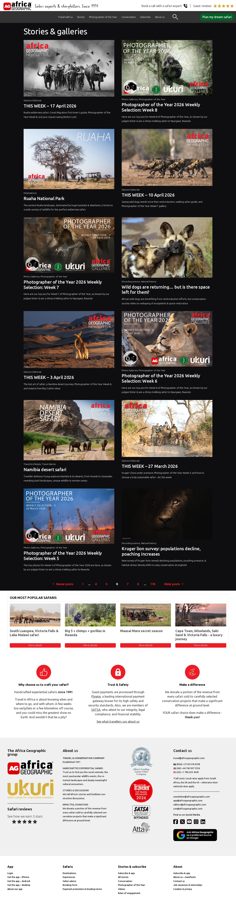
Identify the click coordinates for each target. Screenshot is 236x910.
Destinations (30, 193)
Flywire (96, 696)
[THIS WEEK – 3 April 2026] (69, 340)
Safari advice (69, 881)
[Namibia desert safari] (69, 431)
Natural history (148, 281)
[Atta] (141, 832)
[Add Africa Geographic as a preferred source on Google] (196, 840)
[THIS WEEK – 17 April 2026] (69, 69)
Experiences (69, 877)
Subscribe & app (126, 873)
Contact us (179, 881)
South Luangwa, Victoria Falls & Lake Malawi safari (34, 633)
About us (159, 17)
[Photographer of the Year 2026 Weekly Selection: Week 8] (167, 68)
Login (10, 873)
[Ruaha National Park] (69, 160)
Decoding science (131, 281)
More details (35, 645)
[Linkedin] (204, 821)
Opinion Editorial (32, 100)
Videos (121, 889)
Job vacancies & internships (187, 885)
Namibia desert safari (45, 469)
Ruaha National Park (44, 198)
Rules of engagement (129, 893)
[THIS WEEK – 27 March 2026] (167, 429)
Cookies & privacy (182, 889)
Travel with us (65, 17)
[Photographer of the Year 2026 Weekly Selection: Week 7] (69, 246)
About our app (14, 889)
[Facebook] (176, 821)
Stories (81, 17)
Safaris (68, 866)
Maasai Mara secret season (141, 631)
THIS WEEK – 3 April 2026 (49, 377)
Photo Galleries (130, 99)
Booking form (70, 885)
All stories (123, 877)
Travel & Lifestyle (32, 464)
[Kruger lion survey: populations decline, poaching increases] (167, 514)
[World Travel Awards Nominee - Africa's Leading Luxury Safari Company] (141, 775)
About (177, 866)
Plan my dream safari (217, 17)
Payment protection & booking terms (82, 889)
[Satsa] (141, 818)
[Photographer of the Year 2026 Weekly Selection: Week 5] (69, 517)
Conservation (129, 17)
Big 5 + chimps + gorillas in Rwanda (85, 633)
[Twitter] (183, 821)
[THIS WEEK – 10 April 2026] (167, 158)
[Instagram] (197, 821)
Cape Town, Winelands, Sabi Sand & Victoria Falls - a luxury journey (199, 635)
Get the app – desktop (18, 885)
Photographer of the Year (103, 17)
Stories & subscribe (132, 866)
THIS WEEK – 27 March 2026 (150, 466)
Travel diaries (49, 464)
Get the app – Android (18, 881)
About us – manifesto (184, 877)
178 (152, 584)
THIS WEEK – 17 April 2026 (50, 105)
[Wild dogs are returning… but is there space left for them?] (167, 248)
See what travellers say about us (118, 721)
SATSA (95, 709)
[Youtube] (190, 821)
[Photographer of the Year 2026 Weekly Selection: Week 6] (167, 339)
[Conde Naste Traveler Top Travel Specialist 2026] (141, 801)
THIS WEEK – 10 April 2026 (148, 195)
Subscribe (145, 17)
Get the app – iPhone (18, 877)
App (10, 866)
